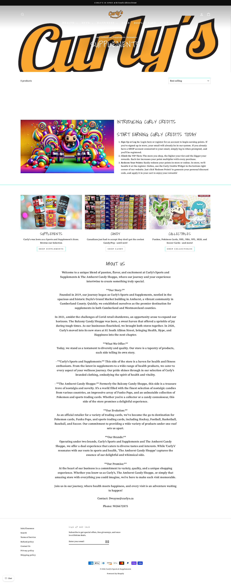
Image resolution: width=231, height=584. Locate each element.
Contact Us (25, 546)
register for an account (167, 141)
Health (69, 22)
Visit (164, 22)
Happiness (106, 22)
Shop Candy (115, 249)
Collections (106, 37)
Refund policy (27, 542)
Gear (126, 22)
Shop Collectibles (179, 249)
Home (96, 37)
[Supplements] (51, 212)
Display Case (145, 22)
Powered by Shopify (115, 573)
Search (24, 533)
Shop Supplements (51, 249)
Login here (146, 141)
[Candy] (115, 212)
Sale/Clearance (27, 528)
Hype (86, 22)
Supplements (119, 37)
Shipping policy (28, 555)
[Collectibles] (179, 212)
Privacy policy (27, 550)
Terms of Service (28, 537)
